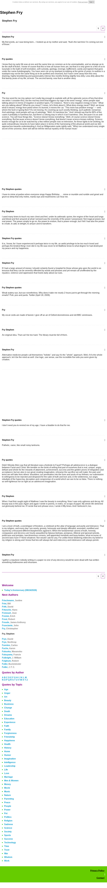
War (6, 853)
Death (7, 711)
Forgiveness (10, 733)
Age (6, 689)
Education (9, 719)
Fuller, (11, 664)
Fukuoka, (12, 651)
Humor (7, 755)
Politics (7, 817)
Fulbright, (11, 658)
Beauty (7, 700)
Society (8, 831)
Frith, (7, 607)
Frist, (6, 603)
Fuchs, (8, 648)
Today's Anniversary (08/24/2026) (20, 590)
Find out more (83, 2)
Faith (6, 726)
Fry (3, 93)
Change (8, 708)
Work (6, 861)
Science (8, 828)
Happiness (9, 740)
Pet (5, 813)
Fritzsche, (9, 610)
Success (8, 839)
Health (7, 744)
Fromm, (8, 616)
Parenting (9, 799)
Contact (100, 878)
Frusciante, (10, 625)
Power (7, 810)
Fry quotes (7, 59)
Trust (6, 850)
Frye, (7, 639)
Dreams (8, 715)
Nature (7, 795)
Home (7, 751)
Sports (7, 835)
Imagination (10, 759)
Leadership (9, 766)
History (7, 748)
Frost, (8, 619)
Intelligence (10, 762)
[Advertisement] (24, 161)
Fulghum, (10, 661)
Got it (91, 2)
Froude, (14, 622)
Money (7, 784)
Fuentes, (10, 645)
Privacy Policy (97, 871)
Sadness (8, 824)
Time (6, 846)
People (7, 806)
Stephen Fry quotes (12, 238)
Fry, (10, 628)
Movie (7, 788)
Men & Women (11, 780)
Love (6, 773)
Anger (7, 693)
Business (9, 704)
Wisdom (8, 857)
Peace (7, 802)
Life (6, 770)
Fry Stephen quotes (12, 189)
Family (7, 729)
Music (7, 791)
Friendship (9, 737)
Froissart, (9, 613)
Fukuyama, (11, 654)
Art (5, 697)
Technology (10, 842)
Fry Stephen (8, 211)
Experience (9, 722)
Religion (8, 821)
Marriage (8, 777)
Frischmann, (12, 600)
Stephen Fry (11, 12)
